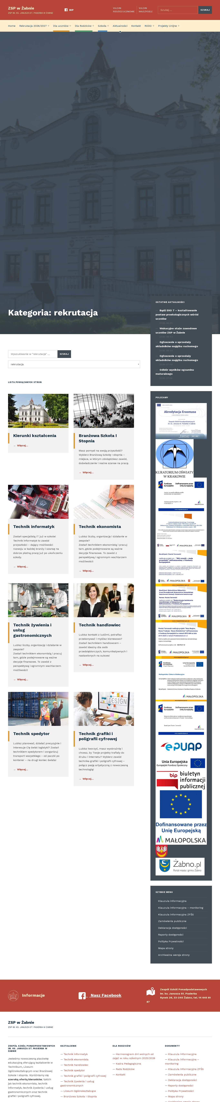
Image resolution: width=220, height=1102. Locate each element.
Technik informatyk (34, 526)
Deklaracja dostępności (172, 927)
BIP (71, 9)
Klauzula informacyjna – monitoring (180, 907)
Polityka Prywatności (171, 941)
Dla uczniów (60, 25)
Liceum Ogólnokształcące (80, 1090)
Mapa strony (165, 948)
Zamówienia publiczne (172, 921)
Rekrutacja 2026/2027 (33, 25)
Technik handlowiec (100, 624)
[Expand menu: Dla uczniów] (70, 26)
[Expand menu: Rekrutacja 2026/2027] (48, 26)
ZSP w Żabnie (21, 8)
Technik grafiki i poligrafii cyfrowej (85, 1075)
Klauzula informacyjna (172, 900)
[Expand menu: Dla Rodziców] (93, 26)
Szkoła (102, 25)
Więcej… (22, 445)
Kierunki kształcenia (34, 435)
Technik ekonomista (100, 526)
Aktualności (120, 25)
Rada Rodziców (125, 1069)
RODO (148, 25)
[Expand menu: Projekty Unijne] (178, 26)
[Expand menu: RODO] (153, 26)
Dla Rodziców (83, 25)
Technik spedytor (31, 733)
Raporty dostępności (170, 934)
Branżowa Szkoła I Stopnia (80, 1096)
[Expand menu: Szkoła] (108, 26)
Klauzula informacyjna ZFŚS (176, 914)
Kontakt (136, 25)
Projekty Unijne (167, 25)
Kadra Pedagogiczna (128, 1063)
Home (11, 25)
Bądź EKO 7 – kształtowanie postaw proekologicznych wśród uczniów (177, 314)
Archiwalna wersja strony (174, 954)
